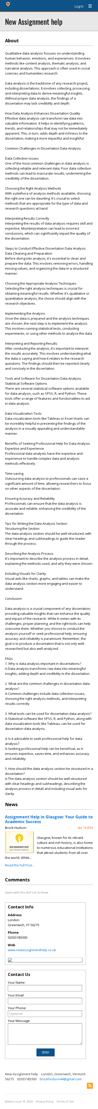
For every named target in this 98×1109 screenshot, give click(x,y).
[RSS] (90, 1086)
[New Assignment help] (10, 960)
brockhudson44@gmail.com (61, 1079)
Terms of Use (65, 1101)
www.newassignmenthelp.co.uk (32, 950)
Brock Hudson (15, 827)
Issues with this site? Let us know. (27, 892)
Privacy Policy (44, 1101)
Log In (79, 6)
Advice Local (13, 1101)
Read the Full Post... (19, 865)
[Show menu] (88, 6)
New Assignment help (33, 21)
